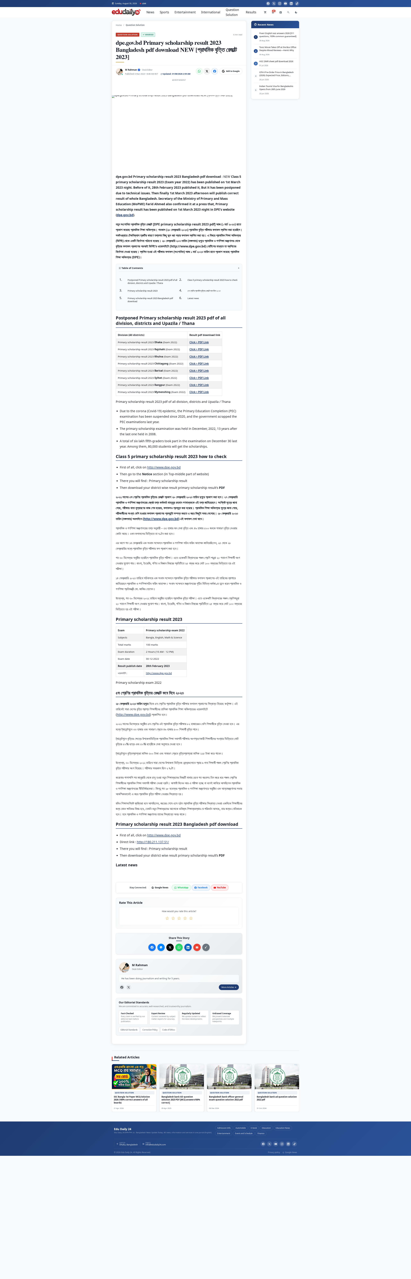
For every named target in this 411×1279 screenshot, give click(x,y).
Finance (261, 1133)
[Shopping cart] (265, 12)
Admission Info (224, 1128)
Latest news (193, 298)
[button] (179, 269)
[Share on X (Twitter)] (207, 71)
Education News (283, 1128)
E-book (254, 1128)
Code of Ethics (168, 1029)
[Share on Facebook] (214, 71)
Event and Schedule (244, 1133)
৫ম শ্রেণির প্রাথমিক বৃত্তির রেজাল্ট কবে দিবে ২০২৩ (204, 290)
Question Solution (232, 12)
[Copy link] (206, 947)
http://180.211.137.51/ (153, 842)
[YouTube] (285, 3)
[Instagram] (279, 3)
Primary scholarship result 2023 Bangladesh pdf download (150, 300)
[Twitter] (274, 3)
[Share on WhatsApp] (199, 71)
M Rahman (131, 69)
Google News (291, 1152)
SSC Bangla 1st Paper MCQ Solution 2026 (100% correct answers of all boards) (132, 1099)
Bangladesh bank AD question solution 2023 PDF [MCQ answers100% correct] (181, 1099)
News (150, 12)
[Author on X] (128, 987)
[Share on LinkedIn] (188, 947)
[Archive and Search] (280, 12)
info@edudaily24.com (155, 1145)
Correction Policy (149, 1029)
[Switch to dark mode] (296, 12)
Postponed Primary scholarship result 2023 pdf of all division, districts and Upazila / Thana (152, 281)
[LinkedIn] (291, 3)
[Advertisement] (179, 89)
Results (251, 12)
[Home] (126, 12)
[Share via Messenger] (161, 947)
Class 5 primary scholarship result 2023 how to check (212, 280)
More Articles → (228, 987)
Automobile (241, 1128)
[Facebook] (268, 3)
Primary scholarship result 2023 (142, 290)
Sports (164, 12)
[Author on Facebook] (122, 987)
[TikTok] (297, 3)
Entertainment (185, 12)
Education (266, 1128)
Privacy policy (274, 1152)
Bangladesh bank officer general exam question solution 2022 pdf (226, 1098)
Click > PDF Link (199, 342)
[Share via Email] (197, 947)
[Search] (288, 12)
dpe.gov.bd (125, 215)
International (210, 12)
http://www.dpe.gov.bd (164, 467)
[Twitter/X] (269, 1143)
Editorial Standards (129, 1029)
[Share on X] (170, 947)
